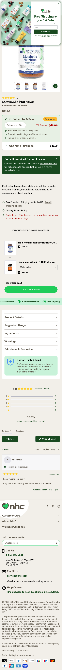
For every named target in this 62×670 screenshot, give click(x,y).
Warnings (10, 341)
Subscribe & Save (23, 119)
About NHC (9, 521)
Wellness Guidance (13, 527)
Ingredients (11, 333)
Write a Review (50, 440)
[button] (10, 97)
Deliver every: (13, 125)
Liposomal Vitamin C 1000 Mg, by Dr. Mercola (36, 262)
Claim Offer (45, 32)
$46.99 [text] (25, 247)
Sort (37, 449)
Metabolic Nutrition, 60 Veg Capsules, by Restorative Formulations (37, 242)
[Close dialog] (58, 3)
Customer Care (11, 515)
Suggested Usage (15, 325)
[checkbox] (19, 247)
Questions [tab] (20, 431)
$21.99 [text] (25, 272)
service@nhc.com (17, 575)
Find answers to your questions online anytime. (33, 592)
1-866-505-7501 (48, 163)
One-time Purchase (21, 145)
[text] (31, 229)
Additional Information (18, 349)
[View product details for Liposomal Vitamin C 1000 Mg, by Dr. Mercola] (10, 267)
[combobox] (38, 267)
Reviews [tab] (7, 431)
